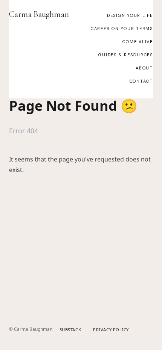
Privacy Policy (111, 329)
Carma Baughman (39, 14)
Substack (70, 329)
